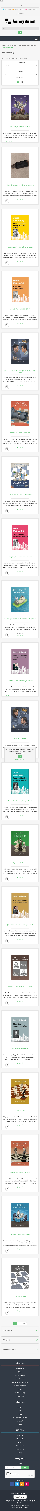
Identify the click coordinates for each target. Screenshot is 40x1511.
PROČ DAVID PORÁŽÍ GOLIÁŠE (20, 433)
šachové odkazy (20, 1393)
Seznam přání (20, 1449)
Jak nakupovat (20, 1379)
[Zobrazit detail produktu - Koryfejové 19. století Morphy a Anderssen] (20, 967)
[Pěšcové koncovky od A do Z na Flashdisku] (20, 165)
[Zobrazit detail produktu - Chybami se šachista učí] (20, 843)
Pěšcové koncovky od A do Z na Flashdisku (20, 185)
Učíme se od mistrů (20, 1296)
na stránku (20, 78)
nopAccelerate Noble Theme (20, 1505)
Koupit (7, 201)
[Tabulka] (18, 82)
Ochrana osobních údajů (20, 1382)
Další (23, 1324)
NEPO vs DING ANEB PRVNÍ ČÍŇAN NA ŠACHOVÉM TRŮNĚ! (20, 372)
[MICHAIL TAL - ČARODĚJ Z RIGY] (20, 289)
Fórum (20, 1414)
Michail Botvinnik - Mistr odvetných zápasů (20, 247)
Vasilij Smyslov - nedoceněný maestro (20, 557)
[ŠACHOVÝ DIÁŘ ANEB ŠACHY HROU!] (20, 475)
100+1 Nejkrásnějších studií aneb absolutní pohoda (20, 619)
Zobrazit (20, 71)
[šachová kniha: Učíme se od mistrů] (20, 1277)
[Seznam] (21, 82)
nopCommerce (24, 1493)
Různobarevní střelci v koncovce (20, 1173)
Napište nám (20, 1396)
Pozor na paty (20, 1111)
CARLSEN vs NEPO (20, 739)
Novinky (20, 1407)
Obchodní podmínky (20, 1386)
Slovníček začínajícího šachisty (20, 1235)
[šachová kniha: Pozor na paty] (20, 1091)
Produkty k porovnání (20, 1417)
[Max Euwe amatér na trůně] (20, 1029)
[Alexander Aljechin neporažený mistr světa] (20, 661)
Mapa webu (20, 1368)
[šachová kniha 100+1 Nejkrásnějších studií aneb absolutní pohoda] (20, 599)
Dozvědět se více (20, 759)
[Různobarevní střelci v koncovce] (20, 1153)
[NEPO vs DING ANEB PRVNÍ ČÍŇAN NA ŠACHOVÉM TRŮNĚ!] (20, 351)
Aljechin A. (20, 1421)
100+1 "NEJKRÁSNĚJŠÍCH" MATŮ (20, 127)
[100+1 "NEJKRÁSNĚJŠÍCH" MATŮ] (20, 107)
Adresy (20, 1442)
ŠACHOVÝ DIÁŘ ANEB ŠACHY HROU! (20, 495)
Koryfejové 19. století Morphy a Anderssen (20, 987)
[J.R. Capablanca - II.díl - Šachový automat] (20, 905)
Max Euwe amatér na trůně (20, 1049)
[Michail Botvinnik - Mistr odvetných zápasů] (20, 227)
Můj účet (20, 1435)
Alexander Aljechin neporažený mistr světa (20, 681)
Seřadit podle (20, 62)
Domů (3, 45)
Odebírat (25, 1467)
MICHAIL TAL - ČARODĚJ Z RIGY (20, 309)
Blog (20, 1410)
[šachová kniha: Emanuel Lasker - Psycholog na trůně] (20, 781)
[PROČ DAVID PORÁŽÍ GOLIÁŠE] (20, 413)
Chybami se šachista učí (20, 863)
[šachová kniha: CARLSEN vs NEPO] (20, 719)
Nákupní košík (20, 1446)
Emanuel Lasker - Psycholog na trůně (20, 801)
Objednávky (20, 1439)
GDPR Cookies (20, 1375)
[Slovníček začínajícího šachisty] (20, 1215)
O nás (20, 1389)
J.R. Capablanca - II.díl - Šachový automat (20, 925)
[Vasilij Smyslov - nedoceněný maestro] (20, 537)
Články (20, 1372)
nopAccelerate (23, 1507)
